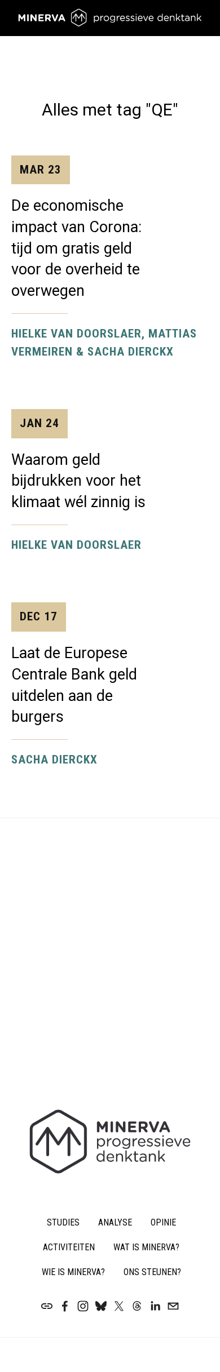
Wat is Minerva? (146, 1247)
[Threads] (137, 1306)
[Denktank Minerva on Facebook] (65, 1306)
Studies (63, 1222)
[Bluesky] (101, 1306)
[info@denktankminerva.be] (173, 1306)
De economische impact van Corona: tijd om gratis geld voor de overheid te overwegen (76, 231)
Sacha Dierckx (54, 759)
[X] (119, 1306)
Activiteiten (69, 1247)
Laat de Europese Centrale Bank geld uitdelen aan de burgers (74, 668)
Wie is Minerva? (73, 1272)
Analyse (115, 1222)
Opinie (163, 1222)
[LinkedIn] (155, 1306)
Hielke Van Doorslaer (76, 545)
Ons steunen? (152, 1272)
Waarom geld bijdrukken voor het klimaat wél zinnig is (78, 463)
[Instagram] (83, 1306)
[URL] (46, 1306)
